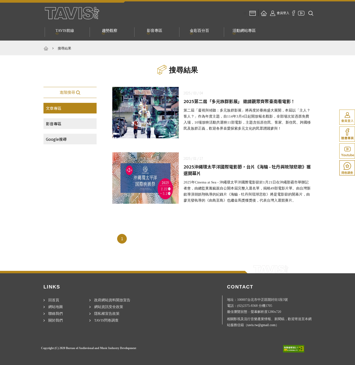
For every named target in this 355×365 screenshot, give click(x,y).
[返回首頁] (263, 13)
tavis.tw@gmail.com (261, 325)
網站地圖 (55, 307)
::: (244, 13)
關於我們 (55, 320)
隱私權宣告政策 (107, 313)
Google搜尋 (56, 139)
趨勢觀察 (109, 30)
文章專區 (53, 108)
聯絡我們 (55, 313)
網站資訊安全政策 (108, 307)
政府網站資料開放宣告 (112, 300)
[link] (347, 117)
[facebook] (293, 13)
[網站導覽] (252, 13)
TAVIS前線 (65, 30)
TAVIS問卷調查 (106, 320)
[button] (310, 13)
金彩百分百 (199, 30)
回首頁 (53, 300)
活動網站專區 (244, 30)
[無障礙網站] (293, 348)
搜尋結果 (64, 48)
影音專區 (154, 30)
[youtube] (301, 13)
